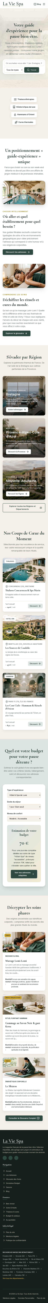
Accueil (8, 1171)
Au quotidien (10, 1220)
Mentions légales (12, 1236)
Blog (39, 4)
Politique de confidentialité (16, 1240)
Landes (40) (7, 1275)
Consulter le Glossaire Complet (22, 1118)
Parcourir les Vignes (16, 494)
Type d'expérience (15, 790)
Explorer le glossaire (15, 333)
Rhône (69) (33, 1262)
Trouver (33, 70)
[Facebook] (10, 1158)
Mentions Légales (9, 1298)
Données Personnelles (26, 1298)
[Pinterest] (16, 1158)
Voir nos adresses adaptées (23, 874)
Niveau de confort (14, 813)
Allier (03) (22, 1262)
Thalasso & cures (12, 1212)
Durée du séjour (14, 802)
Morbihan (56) (8, 1272)
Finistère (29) (7, 1256)
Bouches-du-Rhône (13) (11, 1269)
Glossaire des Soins (13, 1179)
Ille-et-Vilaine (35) (37, 1259)
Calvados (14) (19, 1275)
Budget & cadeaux (13, 1216)
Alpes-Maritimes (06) (19, 1266)
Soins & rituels (11, 1208)
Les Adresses (11, 1175)
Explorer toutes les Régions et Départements (22, 507)
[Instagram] (5, 1158)
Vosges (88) (7, 1259)
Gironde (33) (20, 1256)
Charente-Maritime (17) (31, 1269)
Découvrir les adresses (16, 252)
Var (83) (5, 1266)
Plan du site (10, 1232)
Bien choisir (10, 1204)
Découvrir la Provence (16, 452)
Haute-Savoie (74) (21, 1259)
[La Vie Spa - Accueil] (13, 4)
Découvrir (34, 606)
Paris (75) (31, 1256)
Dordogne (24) (10, 1262)
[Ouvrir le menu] (44, 4)
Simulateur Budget (13, 1183)
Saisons (9, 1187)
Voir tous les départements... (14, 1278)
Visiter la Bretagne (15, 410)
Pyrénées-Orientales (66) (25, 1272)
